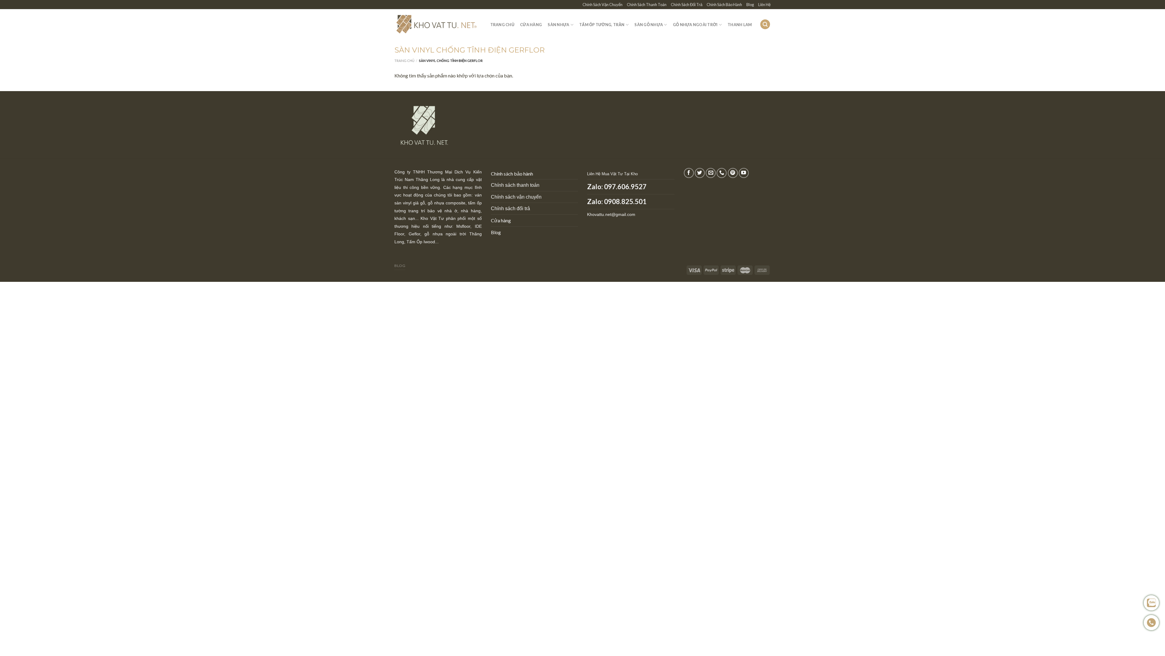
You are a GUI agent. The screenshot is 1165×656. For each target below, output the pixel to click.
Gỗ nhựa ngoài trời (695, 24)
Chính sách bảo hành (512, 173)
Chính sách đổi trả (510, 208)
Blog (750, 4)
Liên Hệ (764, 4)
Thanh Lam (740, 24)
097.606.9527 (625, 187)
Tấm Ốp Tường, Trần (602, 24)
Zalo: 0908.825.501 (617, 201)
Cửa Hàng (531, 24)
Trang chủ (404, 61)
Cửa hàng (501, 220)
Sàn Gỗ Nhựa (648, 24)
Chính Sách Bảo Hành (724, 4)
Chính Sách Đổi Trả (686, 4)
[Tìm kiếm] (765, 24)
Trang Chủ (502, 24)
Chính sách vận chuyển (516, 197)
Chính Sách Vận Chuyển (602, 4)
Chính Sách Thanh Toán (647, 4)
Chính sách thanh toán (515, 185)
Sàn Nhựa (558, 24)
